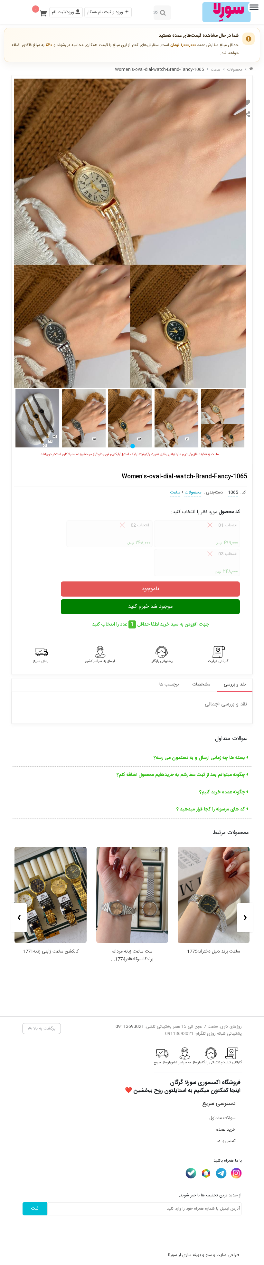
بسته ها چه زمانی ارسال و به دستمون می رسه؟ (200, 758)
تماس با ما (226, 1141)
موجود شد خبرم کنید (150, 606)
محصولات (234, 69)
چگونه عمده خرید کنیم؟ (222, 792)
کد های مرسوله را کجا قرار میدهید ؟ (211, 809)
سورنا (172, 1255)
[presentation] (245, 917)
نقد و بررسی (235, 684)
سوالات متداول (222, 1118)
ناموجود (150, 588)
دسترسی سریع (219, 1103)
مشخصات (201, 684)
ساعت (216, 69)
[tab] (132, 446)
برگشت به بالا (43, 1028)
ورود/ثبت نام (63, 12)
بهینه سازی (191, 1255)
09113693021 (130, 1026)
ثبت (34, 1208)
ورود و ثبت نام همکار (105, 12)
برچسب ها (169, 684)
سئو (208, 1255)
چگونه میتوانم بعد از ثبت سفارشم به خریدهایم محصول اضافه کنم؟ (181, 775)
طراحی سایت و (225, 1255)
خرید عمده (226, 1130)
